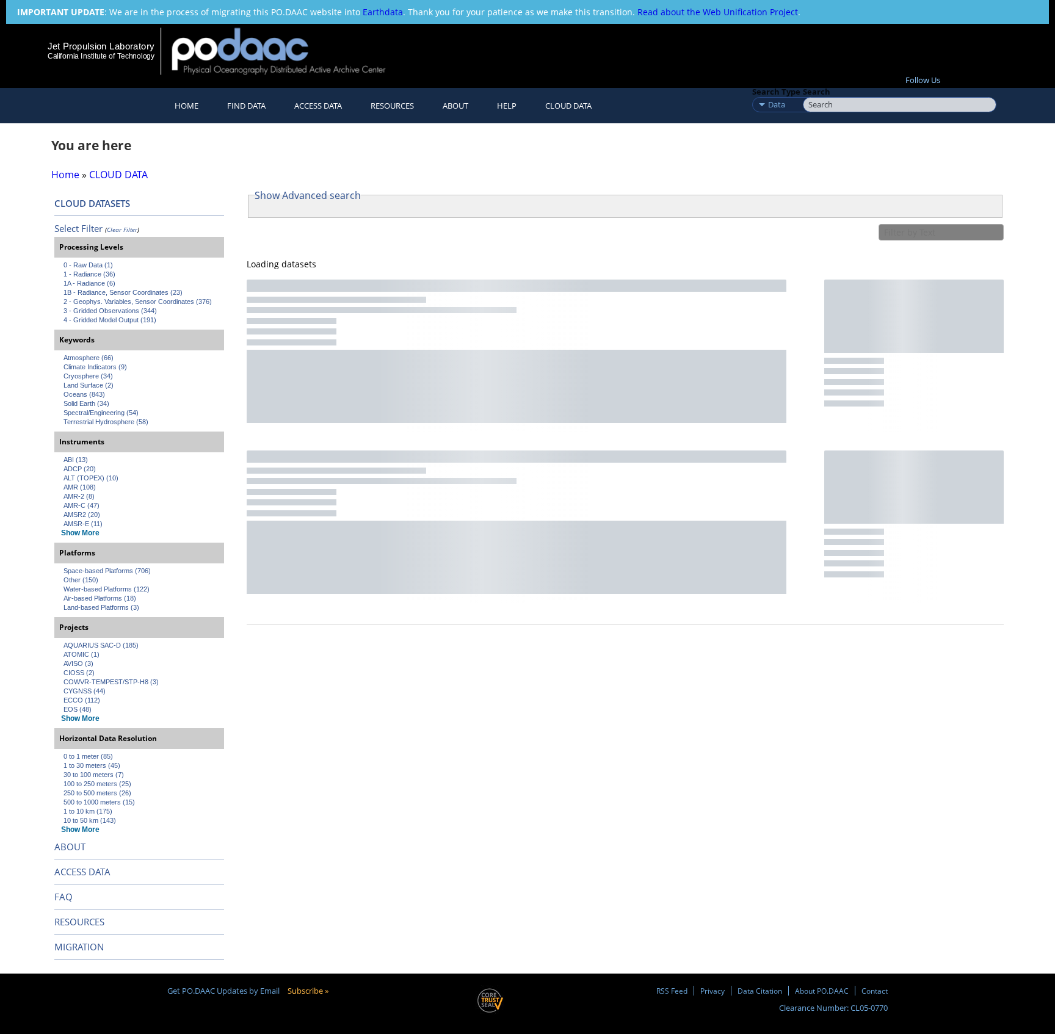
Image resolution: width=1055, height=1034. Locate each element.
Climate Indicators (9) (95, 367)
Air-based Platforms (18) (99, 598)
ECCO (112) (81, 700)
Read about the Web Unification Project (717, 12)
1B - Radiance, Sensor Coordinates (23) (123, 292)
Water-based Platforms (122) (106, 589)
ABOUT (69, 847)
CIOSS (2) (79, 672)
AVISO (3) (78, 663)
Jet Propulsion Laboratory (101, 46)
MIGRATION (79, 947)
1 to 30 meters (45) (91, 765)
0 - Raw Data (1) (88, 265)
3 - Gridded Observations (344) (110, 310)
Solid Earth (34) (86, 403)
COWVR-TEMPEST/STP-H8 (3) (111, 681)
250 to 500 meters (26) (97, 793)
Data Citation (760, 991)
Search (816, 91)
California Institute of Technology (101, 56)
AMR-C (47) (81, 505)
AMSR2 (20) (81, 514)
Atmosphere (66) (88, 357)
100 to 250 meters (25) (97, 783)
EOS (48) (77, 709)
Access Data (318, 105)
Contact (874, 991)
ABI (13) (75, 459)
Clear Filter (122, 229)
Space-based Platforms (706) (107, 570)
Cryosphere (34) (88, 376)
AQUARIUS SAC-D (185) (101, 645)
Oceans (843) (84, 394)
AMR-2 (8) (79, 496)
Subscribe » (308, 990)
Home (186, 105)
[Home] (289, 50)
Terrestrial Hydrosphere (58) (105, 421)
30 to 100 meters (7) (93, 774)
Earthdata (383, 12)
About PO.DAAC (822, 991)
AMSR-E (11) (83, 523)
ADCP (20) (79, 468)
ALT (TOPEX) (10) (90, 478)
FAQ (63, 897)
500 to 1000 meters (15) (99, 802)
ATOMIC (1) (81, 654)
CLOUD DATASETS (92, 203)
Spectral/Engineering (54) (101, 412)
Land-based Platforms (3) (101, 607)
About (455, 105)
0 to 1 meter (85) (88, 756)
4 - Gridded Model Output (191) (109, 320)
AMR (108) (79, 487)
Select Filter (78, 228)
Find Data (246, 105)
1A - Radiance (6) (89, 283)
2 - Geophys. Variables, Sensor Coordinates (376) (137, 301)
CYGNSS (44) (84, 691)
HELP (507, 105)
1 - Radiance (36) (89, 274)
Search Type (776, 91)
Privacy (712, 991)
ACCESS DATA (82, 872)
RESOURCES (392, 105)
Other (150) (80, 580)
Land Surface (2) (88, 385)
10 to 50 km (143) (89, 820)
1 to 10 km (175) (87, 811)
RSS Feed (671, 991)
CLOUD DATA (568, 105)
